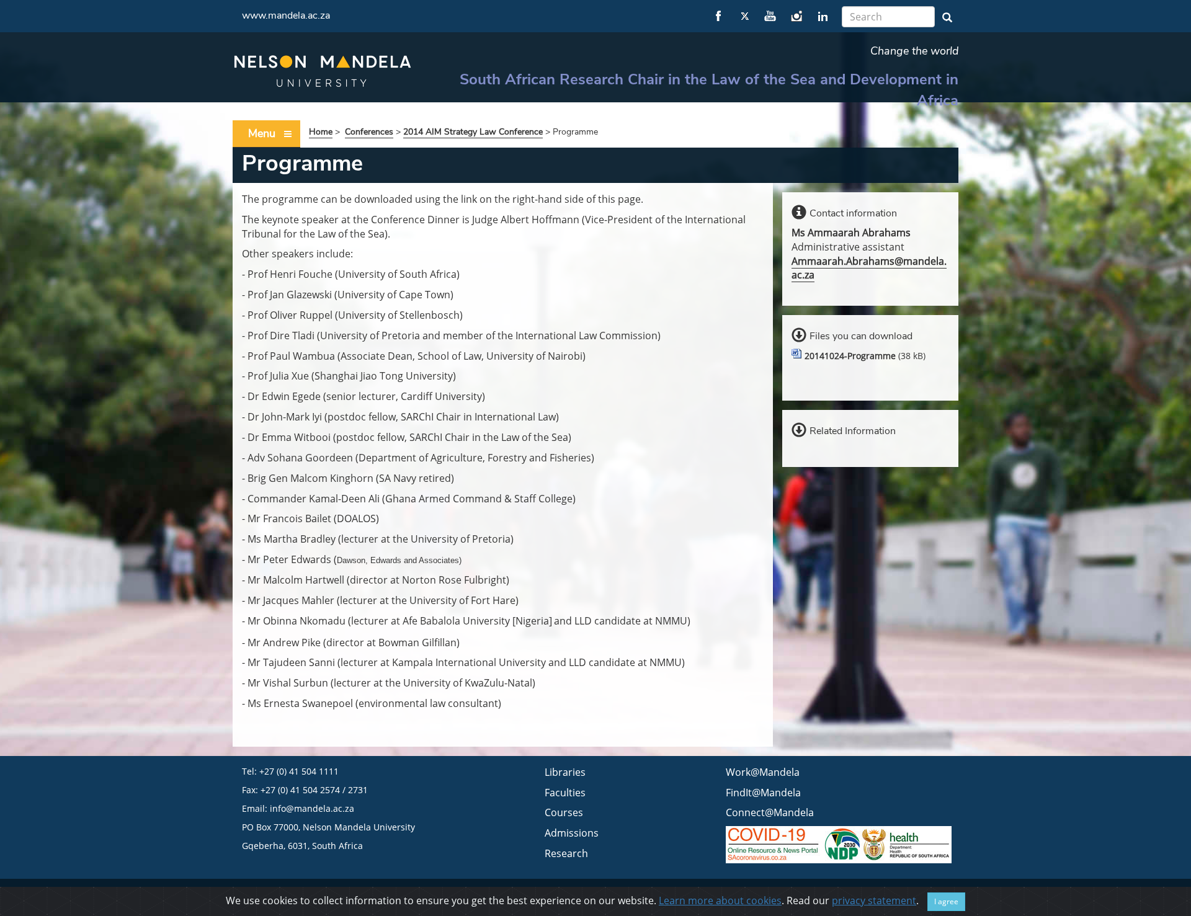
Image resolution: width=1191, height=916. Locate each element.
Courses (564, 812)
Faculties (565, 792)
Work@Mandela (763, 772)
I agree (946, 901)
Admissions (572, 833)
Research (566, 853)
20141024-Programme (850, 356)
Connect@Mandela (770, 812)
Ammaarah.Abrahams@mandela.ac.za (869, 268)
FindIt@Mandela (763, 792)
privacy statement (874, 900)
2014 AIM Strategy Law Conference (473, 132)
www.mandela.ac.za (286, 15)
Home (320, 132)
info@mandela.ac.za (312, 808)
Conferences (369, 132)
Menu (261, 133)
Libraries (565, 772)
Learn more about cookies (720, 900)
